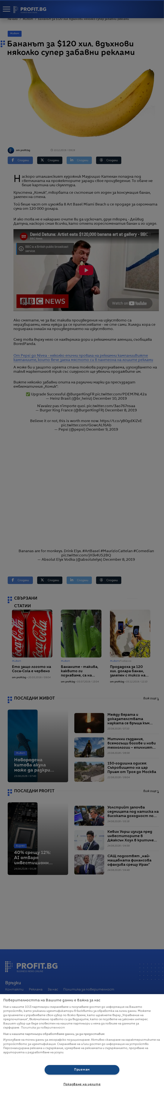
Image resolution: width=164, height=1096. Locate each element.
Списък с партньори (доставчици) (29, 1057)
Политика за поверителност (43, 1027)
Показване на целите (82, 1084)
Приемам (82, 1069)
